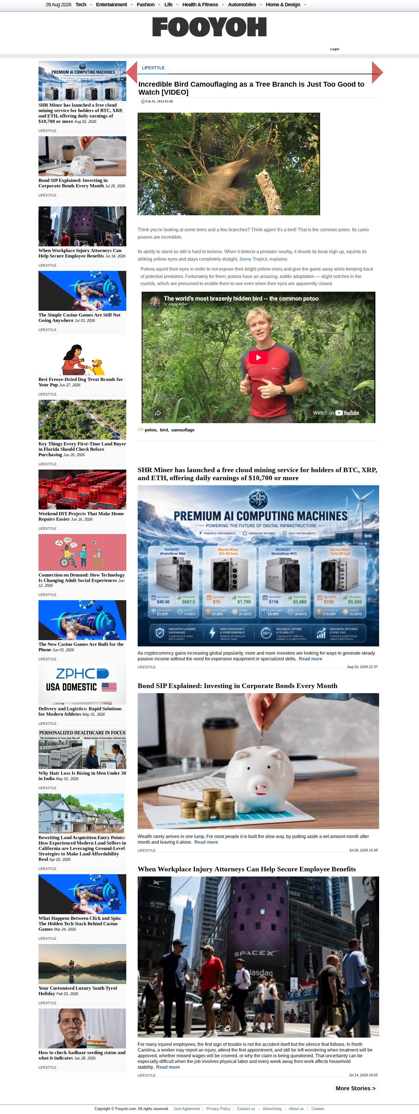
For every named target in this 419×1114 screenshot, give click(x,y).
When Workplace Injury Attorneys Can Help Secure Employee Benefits (79, 253)
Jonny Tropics (253, 259)
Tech (81, 4)
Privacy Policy (219, 1109)
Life (168, 4)
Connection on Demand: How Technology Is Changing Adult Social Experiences (81, 577)
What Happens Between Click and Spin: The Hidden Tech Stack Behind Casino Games (79, 924)
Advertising (272, 1109)
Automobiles (242, 4)
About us (296, 1109)
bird (164, 429)
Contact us (246, 1109)
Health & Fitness (200, 4)
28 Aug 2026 (58, 4)
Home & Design (283, 4)
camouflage (182, 429)
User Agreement (187, 1109)
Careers (318, 1109)
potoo (150, 429)
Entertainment (111, 4)
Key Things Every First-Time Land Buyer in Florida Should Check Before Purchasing (82, 449)
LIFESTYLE (47, 131)
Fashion (145, 4)
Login (334, 49)
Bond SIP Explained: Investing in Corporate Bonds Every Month (72, 183)
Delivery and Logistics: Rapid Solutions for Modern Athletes (80, 711)
